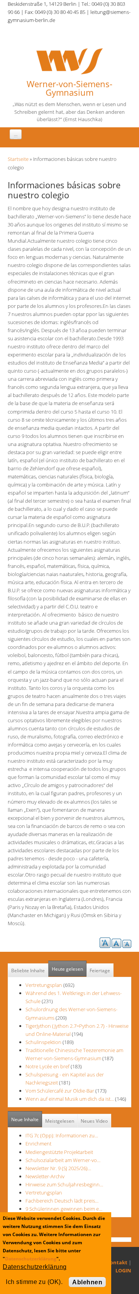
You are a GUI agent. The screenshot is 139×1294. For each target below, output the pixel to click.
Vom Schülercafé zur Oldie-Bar (60, 1090)
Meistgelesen (59, 1121)
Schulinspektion (43, 1042)
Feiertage (100, 970)
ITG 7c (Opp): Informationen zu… (61, 1135)
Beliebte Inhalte (28, 970)
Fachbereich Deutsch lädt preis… (61, 1200)
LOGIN (123, 1270)
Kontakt (117, 1262)
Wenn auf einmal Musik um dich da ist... (70, 1098)
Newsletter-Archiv (44, 1176)
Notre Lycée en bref (47, 1066)
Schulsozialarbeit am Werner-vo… (62, 1160)
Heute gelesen (67, 969)
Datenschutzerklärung (30, 1258)
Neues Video (94, 1121)
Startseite (18, 158)
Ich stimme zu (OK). (34, 1282)
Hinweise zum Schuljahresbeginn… (64, 1184)
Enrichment (38, 1143)
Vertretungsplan (43, 984)
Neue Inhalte (25, 1119)
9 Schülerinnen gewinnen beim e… (63, 1208)
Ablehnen (87, 1282)
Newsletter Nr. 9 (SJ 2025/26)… (58, 1168)
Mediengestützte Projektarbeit (59, 1152)
